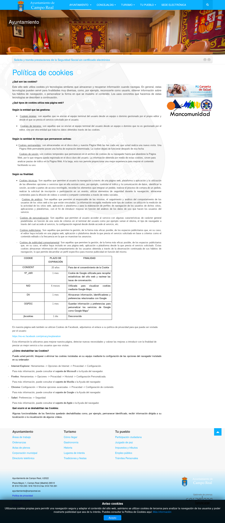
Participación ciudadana (128, 437)
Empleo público (123, 453)
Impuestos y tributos (126, 447)
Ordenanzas (19, 442)
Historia (68, 447)
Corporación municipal (24, 453)
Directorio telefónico (23, 458)
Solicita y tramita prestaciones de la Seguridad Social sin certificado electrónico (62, 60)
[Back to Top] (217, 432)
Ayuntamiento (79, 5)
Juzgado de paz (124, 442)
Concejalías (105, 5)
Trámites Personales (126, 458)
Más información (162, 512)
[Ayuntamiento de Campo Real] (38, 5)
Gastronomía (71, 442)
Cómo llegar (70, 437)
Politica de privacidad (22, 495)
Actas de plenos (21, 447)
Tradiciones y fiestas (75, 458)
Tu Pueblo (147, 5)
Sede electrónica (173, 5)
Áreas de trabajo (21, 437)
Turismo (127, 5)
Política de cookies (42, 72)
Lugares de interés (74, 453)
